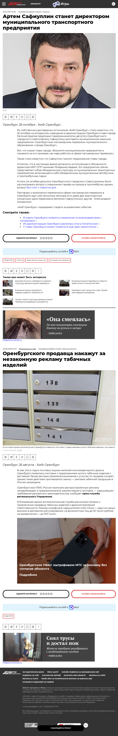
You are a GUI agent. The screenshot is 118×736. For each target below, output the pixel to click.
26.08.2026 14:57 (10, 349)
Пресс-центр (52, 672)
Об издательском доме (33, 672)
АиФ (5, 110)
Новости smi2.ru (12, 340)
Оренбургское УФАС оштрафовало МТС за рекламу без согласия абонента (63, 566)
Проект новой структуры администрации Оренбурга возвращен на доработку (33, 300)
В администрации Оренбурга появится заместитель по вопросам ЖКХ (89, 282)
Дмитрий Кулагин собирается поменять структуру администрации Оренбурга (33, 282)
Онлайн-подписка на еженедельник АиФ (80, 672)
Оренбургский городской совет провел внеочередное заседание (90, 291)
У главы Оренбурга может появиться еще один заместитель (59, 226)
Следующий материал (61, 728)
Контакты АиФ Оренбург (75, 675)
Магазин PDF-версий (51, 675)
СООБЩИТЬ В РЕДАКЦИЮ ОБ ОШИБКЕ (38, 682)
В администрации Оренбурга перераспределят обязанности (29, 291)
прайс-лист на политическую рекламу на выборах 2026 (66, 679)
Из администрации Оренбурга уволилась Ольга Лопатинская (60, 223)
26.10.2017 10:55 (9, 12)
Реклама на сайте (97, 675)
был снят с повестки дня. (41, 187)
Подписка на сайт (30, 675)
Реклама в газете (30, 679)
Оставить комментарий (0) (93, 238)
